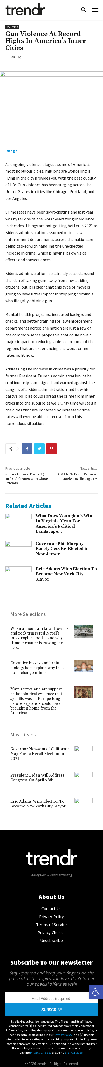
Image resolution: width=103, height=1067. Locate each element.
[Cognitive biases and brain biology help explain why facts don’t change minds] (83, 669)
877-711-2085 (74, 1053)
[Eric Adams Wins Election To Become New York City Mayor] (18, 575)
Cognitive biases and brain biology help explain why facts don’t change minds (37, 668)
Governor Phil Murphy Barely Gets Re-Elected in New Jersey (62, 549)
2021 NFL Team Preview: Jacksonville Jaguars (77, 476)
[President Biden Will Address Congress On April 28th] (83, 781)
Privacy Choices (40, 1053)
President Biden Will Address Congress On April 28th (37, 778)
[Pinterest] (51, 448)
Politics (12, 27)
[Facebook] (27, 448)
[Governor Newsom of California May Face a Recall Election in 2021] (83, 755)
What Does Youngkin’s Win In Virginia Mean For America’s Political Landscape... (64, 524)
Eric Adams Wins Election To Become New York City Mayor (66, 574)
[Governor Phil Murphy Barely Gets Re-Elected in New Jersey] (18, 550)
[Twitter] (39, 448)
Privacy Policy (63, 1035)
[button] (96, 992)
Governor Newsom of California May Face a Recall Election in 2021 (39, 754)
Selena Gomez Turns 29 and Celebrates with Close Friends (26, 478)
